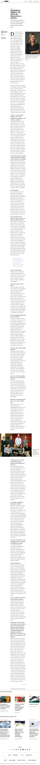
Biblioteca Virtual (22, 760)
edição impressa (36, 1)
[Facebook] (10, 749)
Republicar (24, 684)
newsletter (30, 1)
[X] (12, 749)
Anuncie (22, 755)
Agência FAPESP (12, 760)
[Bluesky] (16, 749)
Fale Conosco (29, 755)
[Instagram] (14, 749)
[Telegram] (20, 749)
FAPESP (5, 760)
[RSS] (27, 749)
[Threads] (18, 749)
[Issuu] (29, 749)
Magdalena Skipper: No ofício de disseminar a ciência (16, 14)
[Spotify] (25, 749)
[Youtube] (23, 749)
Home (9, 755)
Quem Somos (15, 755)
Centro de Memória (32, 760)
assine (26, 1)
